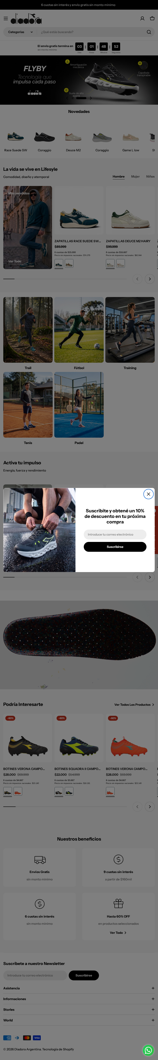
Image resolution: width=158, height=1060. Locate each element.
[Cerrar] (148, 494)
